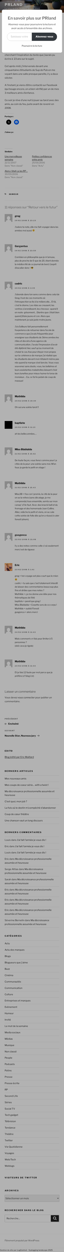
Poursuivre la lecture (32, 45)
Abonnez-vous (44, 36)
